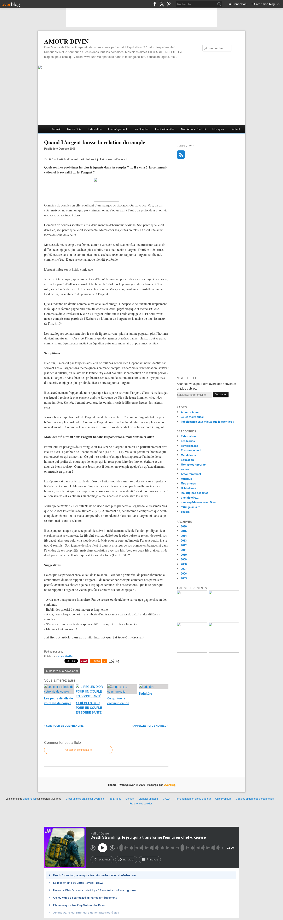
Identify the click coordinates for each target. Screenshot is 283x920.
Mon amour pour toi (193, 129)
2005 (184, 578)
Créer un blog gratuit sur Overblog (85, 798)
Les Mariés (188, 441)
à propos (152, 859)
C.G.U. (166, 798)
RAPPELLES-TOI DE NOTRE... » (150, 725)
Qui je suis (74, 129)
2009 (184, 559)
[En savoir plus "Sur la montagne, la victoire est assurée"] (192, 651)
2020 (184, 526)
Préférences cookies (140, 803)
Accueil (56, 129)
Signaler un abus (148, 798)
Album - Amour (191, 412)
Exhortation (95, 129)
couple (185, 512)
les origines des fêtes (194, 493)
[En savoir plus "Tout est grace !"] (224, 651)
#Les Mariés (65, 656)
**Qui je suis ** (190, 507)
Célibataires (188, 488)
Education (187, 460)
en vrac (185, 469)
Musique (186, 479)
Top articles (114, 798)
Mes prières (188, 483)
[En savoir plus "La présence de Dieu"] (224, 620)
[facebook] (154, 4)
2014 (184, 536)
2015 (184, 531)
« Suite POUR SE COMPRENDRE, (63, 725)
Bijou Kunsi (29, 798)
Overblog (169, 785)
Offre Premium (223, 798)
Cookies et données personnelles (255, 798)
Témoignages (189, 446)
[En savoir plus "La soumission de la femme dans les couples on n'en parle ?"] (192, 620)
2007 (184, 569)
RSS (181, 154)
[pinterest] (168, 4)
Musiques (218, 129)
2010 (184, 554)
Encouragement (117, 129)
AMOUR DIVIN (66, 41)
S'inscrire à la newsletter (62, 670)
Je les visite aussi (192, 417)
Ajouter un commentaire (78, 749)
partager (128, 859)
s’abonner (105, 859)
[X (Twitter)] (161, 4)
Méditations (188, 455)
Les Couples (141, 129)
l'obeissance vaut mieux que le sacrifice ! (207, 421)
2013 (184, 540)
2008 (184, 564)
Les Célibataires (164, 129)
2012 (184, 545)
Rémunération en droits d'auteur (193, 798)
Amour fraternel (191, 474)
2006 (184, 573)
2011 (184, 550)
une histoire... (190, 497)
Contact (235, 129)
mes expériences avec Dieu (198, 502)
